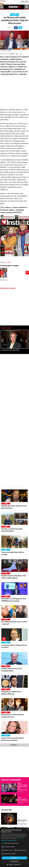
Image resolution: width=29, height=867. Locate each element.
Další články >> (14, 745)
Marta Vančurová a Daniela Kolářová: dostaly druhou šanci (12, 716)
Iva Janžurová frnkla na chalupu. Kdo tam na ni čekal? (14, 646)
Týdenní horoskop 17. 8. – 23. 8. (22, 821)
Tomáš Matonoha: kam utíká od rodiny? (10, 350)
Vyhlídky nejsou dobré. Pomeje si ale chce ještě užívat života (14, 507)
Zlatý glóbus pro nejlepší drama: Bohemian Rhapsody (11, 693)
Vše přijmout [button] (14, 858)
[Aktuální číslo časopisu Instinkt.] (14, 235)
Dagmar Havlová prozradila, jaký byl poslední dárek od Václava (12, 739)
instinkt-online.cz (21, 823)
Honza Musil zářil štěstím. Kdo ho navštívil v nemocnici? (14, 623)
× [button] (27, 829)
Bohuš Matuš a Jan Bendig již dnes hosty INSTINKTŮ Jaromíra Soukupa (13, 600)
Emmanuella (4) (22, 798)
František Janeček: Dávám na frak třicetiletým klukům (11, 670)
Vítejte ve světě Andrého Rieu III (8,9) (22, 786)
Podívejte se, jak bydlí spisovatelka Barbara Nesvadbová (12, 530)
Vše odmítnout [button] (14, 861)
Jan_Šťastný (8, 262)
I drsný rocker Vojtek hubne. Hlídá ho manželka (12, 553)
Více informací (20, 838)
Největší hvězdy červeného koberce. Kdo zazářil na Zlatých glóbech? (13, 577)
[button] (14, 840)
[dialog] (14, 847)
